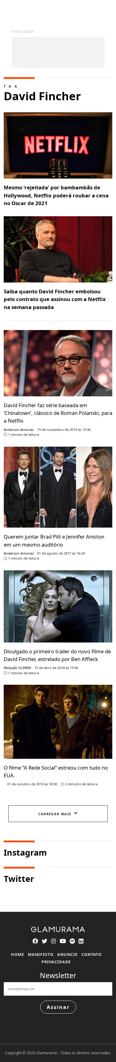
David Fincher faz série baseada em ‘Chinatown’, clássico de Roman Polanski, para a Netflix (58, 413)
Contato (91, 954)
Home (17, 954)
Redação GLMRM (17, 667)
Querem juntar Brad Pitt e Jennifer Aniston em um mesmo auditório (54, 540)
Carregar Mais (54, 814)
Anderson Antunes (19, 429)
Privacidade (56, 962)
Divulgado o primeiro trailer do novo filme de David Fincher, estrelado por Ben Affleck (57, 655)
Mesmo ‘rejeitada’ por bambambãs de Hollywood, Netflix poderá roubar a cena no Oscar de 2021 (56, 195)
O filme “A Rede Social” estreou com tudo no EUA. (56, 771)
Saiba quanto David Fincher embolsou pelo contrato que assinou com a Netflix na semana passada (55, 299)
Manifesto (41, 954)
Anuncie (67, 954)
